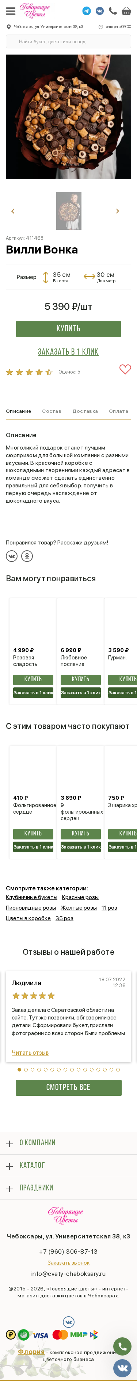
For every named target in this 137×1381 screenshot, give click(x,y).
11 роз (109, 907)
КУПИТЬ (33, 679)
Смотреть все (68, 1087)
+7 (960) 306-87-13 (68, 1251)
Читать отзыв (30, 1052)
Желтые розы (79, 907)
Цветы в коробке (28, 918)
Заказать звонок (68, 1263)
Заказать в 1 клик (68, 352)
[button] (19, 1069)
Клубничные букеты (31, 897)
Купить (68, 329)
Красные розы (80, 897)
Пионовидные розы (31, 907)
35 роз (64, 918)
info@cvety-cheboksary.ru (68, 1273)
